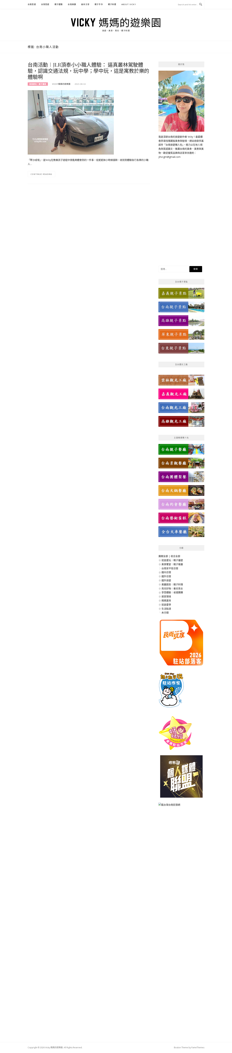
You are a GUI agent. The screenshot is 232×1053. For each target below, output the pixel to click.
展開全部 (163, 556)
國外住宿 (166, 576)
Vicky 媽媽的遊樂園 (116, 22)
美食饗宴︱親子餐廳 (172, 564)
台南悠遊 (32, 4)
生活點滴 (166, 608)
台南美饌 (72, 4)
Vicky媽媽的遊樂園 (61, 84)
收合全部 (175, 556)
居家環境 (166, 596)
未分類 (165, 612)
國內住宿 (166, 572)
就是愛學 (166, 604)
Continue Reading (41, 174)
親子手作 (99, 4)
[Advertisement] (181, 210)
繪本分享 (85, 4)
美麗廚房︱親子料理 (172, 584)
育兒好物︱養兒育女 (172, 588)
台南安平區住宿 (170, 568)
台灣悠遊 (45, 4)
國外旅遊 (166, 580)
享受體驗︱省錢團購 (172, 592)
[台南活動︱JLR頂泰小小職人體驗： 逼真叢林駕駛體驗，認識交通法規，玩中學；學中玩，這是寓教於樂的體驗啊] (71, 122)
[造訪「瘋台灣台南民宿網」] (169, 806)
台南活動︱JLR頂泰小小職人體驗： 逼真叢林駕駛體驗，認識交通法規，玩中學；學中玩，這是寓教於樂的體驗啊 (88, 70)
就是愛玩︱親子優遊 (37, 84)
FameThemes (197, 1047)
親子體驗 (59, 4)
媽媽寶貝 (166, 600)
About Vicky (128, 4)
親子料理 (112, 4)
